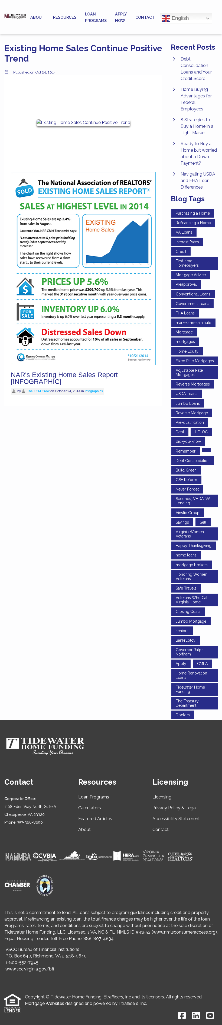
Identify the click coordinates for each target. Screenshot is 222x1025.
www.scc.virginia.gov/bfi (29, 969)
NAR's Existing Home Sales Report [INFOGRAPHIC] (64, 378)
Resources (64, 17)
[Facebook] (182, 1016)
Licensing (161, 797)
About (37, 17)
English (179, 18)
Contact (145, 17)
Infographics (94, 391)
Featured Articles (95, 818)
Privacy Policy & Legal (174, 807)
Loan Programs (96, 17)
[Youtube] (210, 1016)
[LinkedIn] (196, 1016)
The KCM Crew (38, 391)
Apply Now (121, 17)
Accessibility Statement (176, 818)
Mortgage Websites (44, 1003)
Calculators (89, 807)
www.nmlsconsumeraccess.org (184, 932)
